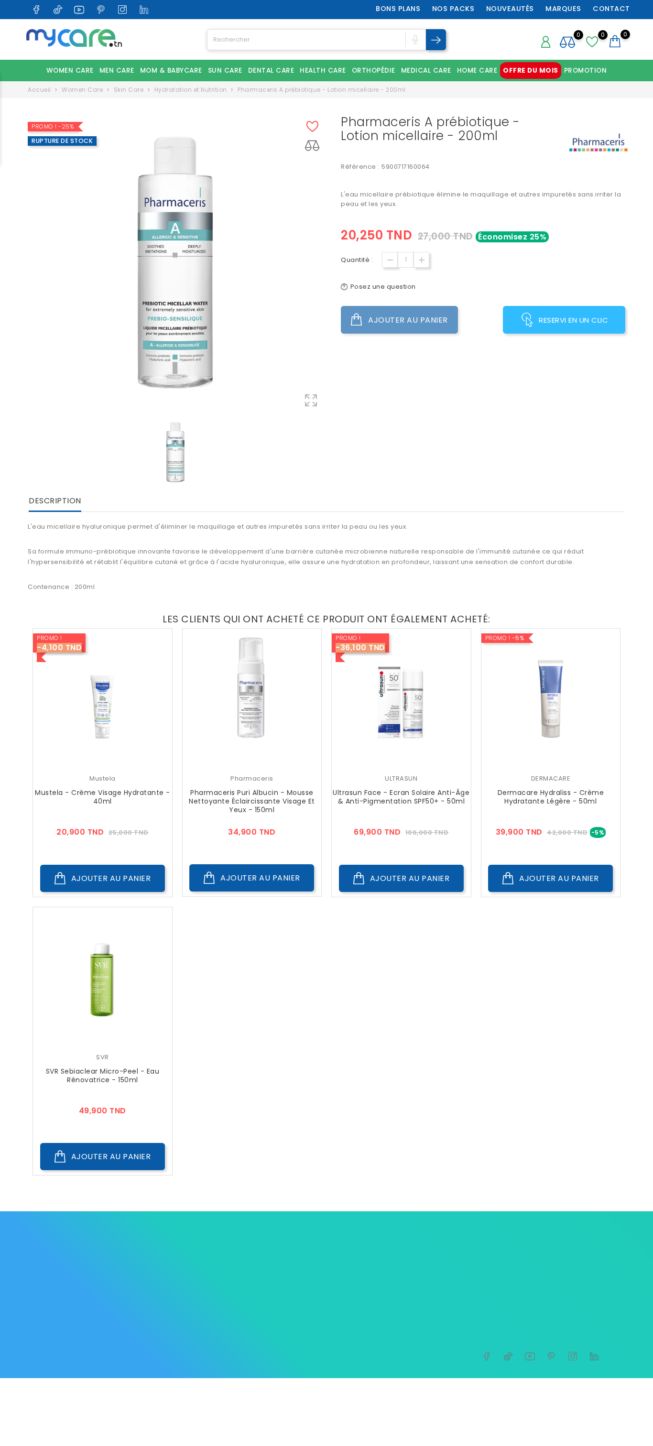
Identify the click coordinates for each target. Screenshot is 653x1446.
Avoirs (392, 1293)
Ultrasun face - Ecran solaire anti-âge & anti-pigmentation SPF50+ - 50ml (401, 797)
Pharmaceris (251, 778)
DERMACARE (551, 778)
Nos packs (453, 8)
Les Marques (201, 1264)
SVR (102, 1057)
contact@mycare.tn (72, 1311)
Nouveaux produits (211, 1293)
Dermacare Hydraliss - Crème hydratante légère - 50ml (551, 797)
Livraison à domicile (314, 1293)
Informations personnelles (426, 1264)
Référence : (360, 166)
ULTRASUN (401, 778)
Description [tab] (55, 501)
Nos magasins (304, 1308)
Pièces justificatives (414, 1323)
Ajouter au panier (407, 320)
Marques (563, 8)
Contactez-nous (308, 1278)
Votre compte (413, 1244)
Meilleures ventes (209, 1308)
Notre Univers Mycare (316, 1264)
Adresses (398, 1308)
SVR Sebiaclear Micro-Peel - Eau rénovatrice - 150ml (103, 1075)
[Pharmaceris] (598, 143)
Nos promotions (206, 1278)
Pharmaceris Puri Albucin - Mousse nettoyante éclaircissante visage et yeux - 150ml (252, 801)
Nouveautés (510, 8)
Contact (611, 8)
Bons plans (398, 8)
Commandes (404, 1278)
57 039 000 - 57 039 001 (77, 1297)
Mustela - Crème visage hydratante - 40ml (102, 797)
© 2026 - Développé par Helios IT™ (85, 1390)
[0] (592, 47)
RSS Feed (255, 1346)
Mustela (102, 778)
